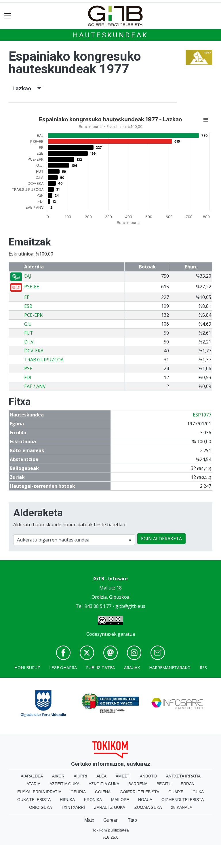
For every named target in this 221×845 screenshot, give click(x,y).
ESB (28, 306)
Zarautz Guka (109, 807)
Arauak (132, 667)
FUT (28, 333)
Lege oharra (63, 667)
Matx (89, 820)
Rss (203, 667)
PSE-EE (31, 286)
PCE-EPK (33, 315)
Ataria (33, 783)
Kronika (93, 799)
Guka (198, 792)
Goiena (102, 792)
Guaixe (175, 792)
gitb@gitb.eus (130, 606)
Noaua (145, 799)
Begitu (164, 783)
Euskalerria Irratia (39, 792)
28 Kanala (181, 807)
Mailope (120, 799)
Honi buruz (27, 667)
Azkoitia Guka (104, 783)
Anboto (148, 776)
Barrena (137, 783)
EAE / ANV (35, 386)
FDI (27, 377)
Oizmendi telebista (182, 799)
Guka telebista (34, 799)
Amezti (123, 776)
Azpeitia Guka (64, 783)
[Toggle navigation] (8, 16)
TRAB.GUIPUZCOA (44, 359)
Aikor (58, 776)
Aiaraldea (32, 776)
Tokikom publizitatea (110, 830)
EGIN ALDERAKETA (161, 538)
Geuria (78, 792)
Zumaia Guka (148, 807)
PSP (28, 368)
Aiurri (80, 776)
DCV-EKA (33, 350)
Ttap (132, 820)
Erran (188, 783)
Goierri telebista (139, 792)
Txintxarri (73, 807)
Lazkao (24, 88)
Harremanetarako (169, 667)
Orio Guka (40, 807)
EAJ (27, 276)
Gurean (111, 820)
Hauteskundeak (110, 35)
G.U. (28, 324)
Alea (101, 776)
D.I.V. (29, 342)
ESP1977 (202, 415)
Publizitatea (100, 667)
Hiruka (67, 799)
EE (26, 297)
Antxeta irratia (183, 776)
